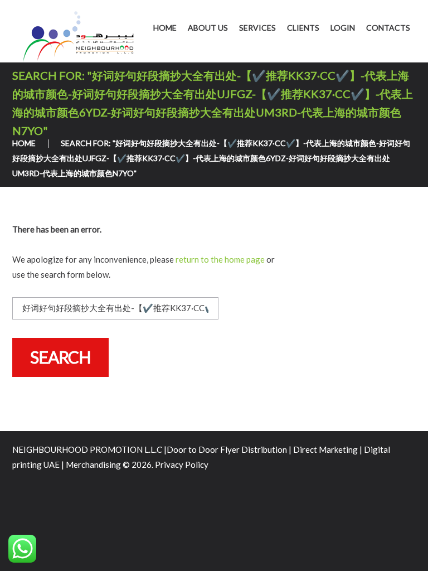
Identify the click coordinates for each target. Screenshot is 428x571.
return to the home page (220, 259)
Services (257, 27)
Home (165, 27)
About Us (208, 27)
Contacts (388, 27)
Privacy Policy (181, 464)
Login (342, 27)
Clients (303, 27)
